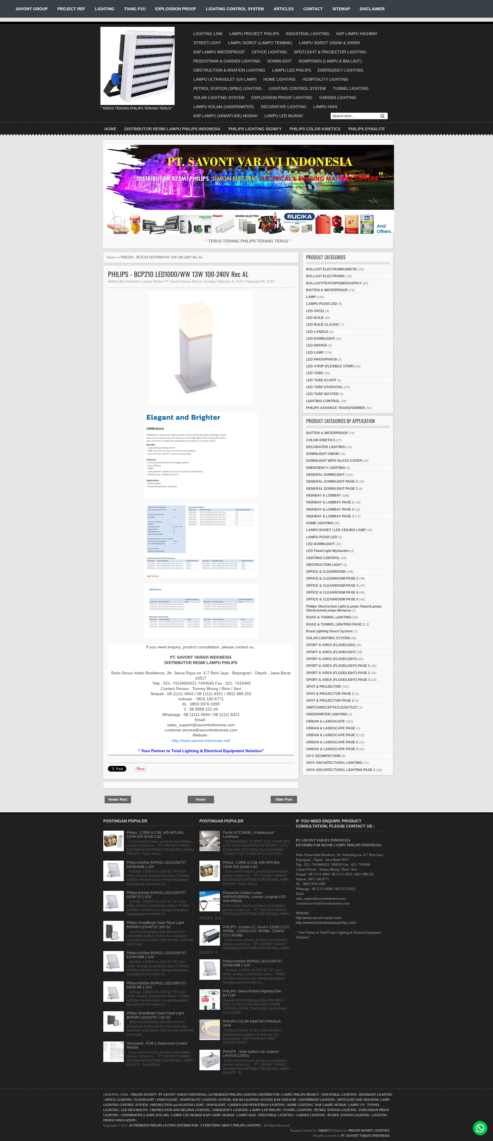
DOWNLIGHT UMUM (322, 454)
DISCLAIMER (372, 9)
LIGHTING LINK (208, 33)
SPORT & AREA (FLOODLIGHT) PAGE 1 (338, 666)
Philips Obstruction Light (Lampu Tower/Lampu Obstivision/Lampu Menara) (343, 608)
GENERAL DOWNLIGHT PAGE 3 (332, 489)
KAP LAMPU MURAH (330, 1104)
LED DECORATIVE (134, 1110)
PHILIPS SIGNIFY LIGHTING (369, 1130)
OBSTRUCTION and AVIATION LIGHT (177, 1104)
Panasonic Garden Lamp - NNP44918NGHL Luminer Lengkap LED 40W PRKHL (254, 897)
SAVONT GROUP (32, 9)
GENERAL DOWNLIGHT (325, 475)
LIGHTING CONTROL (323, 401)
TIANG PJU (135, 9)
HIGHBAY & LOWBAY (323, 495)
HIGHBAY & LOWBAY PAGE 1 (330, 502)
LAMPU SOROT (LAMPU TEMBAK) (260, 43)
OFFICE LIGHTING (269, 52)
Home (110, 129)
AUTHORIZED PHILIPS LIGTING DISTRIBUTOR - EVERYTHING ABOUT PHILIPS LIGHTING (195, 1125)
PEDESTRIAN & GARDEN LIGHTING (226, 61)
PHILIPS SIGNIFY (144, 1094)
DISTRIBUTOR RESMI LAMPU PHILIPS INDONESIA (172, 129)
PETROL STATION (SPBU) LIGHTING (227, 88)
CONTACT (313, 9)
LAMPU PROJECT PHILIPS (254, 33)
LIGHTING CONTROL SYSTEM (235, 9)
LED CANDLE (317, 332)
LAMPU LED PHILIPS (291, 70)
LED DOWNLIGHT (320, 339)
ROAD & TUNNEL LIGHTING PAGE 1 (335, 624)
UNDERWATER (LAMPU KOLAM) (145, 1115)
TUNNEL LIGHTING (351, 88)
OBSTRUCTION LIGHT (324, 565)
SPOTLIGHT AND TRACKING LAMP (363, 1099)
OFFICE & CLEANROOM (325, 572)
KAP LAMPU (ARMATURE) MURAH (225, 116)
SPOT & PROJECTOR (323, 687)
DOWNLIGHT (279, 61)
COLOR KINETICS (320, 440)
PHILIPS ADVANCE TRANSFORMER (335, 408)
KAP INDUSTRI (285, 1099)
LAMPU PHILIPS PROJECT (301, 1094)
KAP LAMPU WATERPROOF (219, 52)
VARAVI (324, 1130)
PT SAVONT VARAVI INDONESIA (183, 1094)
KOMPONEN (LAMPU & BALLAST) (330, 61)
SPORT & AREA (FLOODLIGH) (330, 645)
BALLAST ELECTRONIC (325, 276)
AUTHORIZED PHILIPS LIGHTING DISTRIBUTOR (244, 1094)
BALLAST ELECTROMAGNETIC (331, 269)
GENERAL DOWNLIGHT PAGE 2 (332, 481)
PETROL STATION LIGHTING (335, 1110)
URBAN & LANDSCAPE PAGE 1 (332, 735)
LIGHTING (104, 9)
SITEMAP (341, 9)
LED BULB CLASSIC (323, 325)
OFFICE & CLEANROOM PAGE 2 (332, 578)
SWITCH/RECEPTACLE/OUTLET (332, 707)
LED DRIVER (316, 345)
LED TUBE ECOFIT (321, 380)
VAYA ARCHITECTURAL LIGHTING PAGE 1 (340, 770)
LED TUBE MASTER (322, 394)
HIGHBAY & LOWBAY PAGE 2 (330, 509)
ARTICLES (284, 9)
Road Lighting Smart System (329, 631)
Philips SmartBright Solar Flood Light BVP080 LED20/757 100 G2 (155, 1015)
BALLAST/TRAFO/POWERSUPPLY (334, 283)
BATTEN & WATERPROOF (327, 290)
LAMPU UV (356, 1104)
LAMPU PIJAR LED (321, 304)
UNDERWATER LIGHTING (326, 714)
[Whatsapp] (480, 1128)
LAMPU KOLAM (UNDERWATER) (223, 106)
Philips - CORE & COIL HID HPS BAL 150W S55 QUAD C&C (155, 835)
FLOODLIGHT (144, 1099)
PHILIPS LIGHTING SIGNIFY (255, 129)
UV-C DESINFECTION (323, 756)
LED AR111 (315, 311)
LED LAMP (315, 353)
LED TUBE (314, 373)
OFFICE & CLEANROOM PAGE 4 (332, 592)
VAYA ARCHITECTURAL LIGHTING (334, 763)
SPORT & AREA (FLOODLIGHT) (331, 659)
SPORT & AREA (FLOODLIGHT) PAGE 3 (338, 680)
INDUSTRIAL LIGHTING (308, 33)
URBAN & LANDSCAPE (325, 721)
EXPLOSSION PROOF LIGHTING (281, 97)
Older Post (283, 800)
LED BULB (315, 318)
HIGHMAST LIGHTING (375, 1094)
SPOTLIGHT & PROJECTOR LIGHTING (330, 52)
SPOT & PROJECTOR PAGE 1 (330, 694)
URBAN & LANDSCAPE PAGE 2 (332, 742)
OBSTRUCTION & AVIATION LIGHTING (229, 70)
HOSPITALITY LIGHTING (325, 79)
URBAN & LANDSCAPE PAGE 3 (332, 749)
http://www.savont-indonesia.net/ (201, 740)
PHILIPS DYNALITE (366, 129)
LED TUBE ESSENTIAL (324, 387)
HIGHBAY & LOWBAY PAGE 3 (330, 516)
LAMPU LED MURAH (283, 116)
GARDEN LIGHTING (337, 97)
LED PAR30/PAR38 (321, 359)
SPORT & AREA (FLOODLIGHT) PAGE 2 (338, 673)
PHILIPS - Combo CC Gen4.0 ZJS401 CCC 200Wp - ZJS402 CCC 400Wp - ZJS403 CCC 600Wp (256, 931)
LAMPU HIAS (325, 106)
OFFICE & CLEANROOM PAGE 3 (332, 586)
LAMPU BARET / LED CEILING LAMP (336, 530)
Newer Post (117, 800)
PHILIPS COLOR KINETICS (315, 129)
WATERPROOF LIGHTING (316, 1099)
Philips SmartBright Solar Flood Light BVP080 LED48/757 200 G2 (155, 925)
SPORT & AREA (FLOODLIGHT (331, 652)
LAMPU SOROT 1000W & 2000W (329, 43)
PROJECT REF (71, 9)
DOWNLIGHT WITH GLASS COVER (334, 461)
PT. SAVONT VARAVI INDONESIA (365, 1135)
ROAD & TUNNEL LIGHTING (328, 617)
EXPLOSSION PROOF (175, 9)
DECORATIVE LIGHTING (283, 106)
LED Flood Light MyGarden (327, 551)
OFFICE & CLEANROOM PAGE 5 (332, 599)
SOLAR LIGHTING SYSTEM (219, 97)
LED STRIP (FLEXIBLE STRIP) (330, 366)
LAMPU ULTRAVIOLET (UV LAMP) (224, 79)
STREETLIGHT (207, 43)
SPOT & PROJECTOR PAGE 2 (330, 701)
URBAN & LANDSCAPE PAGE (330, 728)
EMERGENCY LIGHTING (340, 70)
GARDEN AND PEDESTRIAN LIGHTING (256, 1104)
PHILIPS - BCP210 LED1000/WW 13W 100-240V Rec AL (178, 274)
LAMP (311, 297)
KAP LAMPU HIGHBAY (356, 33)
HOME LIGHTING (279, 79)
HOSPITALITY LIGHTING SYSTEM (205, 1099)
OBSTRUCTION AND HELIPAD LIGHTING (180, 1110)
